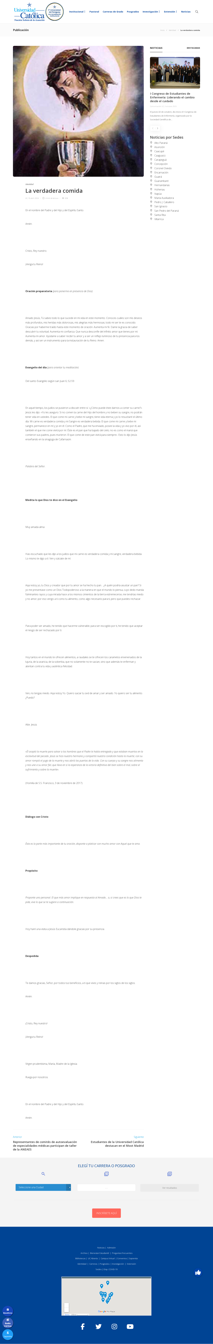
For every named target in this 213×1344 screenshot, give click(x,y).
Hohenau (159, 189)
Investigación (150, 11)
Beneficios (7, 1313)
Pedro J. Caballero (164, 202)
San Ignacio (160, 206)
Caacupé (159, 151)
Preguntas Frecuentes (122, 1253)
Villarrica (159, 219)
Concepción (161, 164)
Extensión (169, 11)
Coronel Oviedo (163, 168)
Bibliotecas (80, 1258)
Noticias (186, 11)
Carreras (93, 1263)
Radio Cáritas (8, 1324)
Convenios (122, 1258)
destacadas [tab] (193, 48)
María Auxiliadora (164, 198)
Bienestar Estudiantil (99, 1253)
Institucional (76, 11)
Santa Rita (160, 215)
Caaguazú (159, 155)
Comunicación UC (157, 106)
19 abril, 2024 (33, 198)
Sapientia (133, 1258)
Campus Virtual (108, 1258)
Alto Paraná (160, 143)
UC (26, 198)
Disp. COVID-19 (110, 1269)
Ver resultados (169, 1187)
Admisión (111, 1247)
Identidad (172, 30)
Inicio (162, 30)
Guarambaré (161, 181)
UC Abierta (93, 1258)
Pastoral (94, 11)
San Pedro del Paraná (166, 210)
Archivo (84, 1253)
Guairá (158, 176)
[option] (175, 89)
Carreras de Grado (113, 11)
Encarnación (161, 172)
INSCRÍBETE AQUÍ (106, 1213)
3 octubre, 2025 (171, 106)
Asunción (159, 147)
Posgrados (133, 11)
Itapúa (158, 193)
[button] (198, 1272)
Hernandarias (162, 185)
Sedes (99, 1269)
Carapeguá (160, 159)
